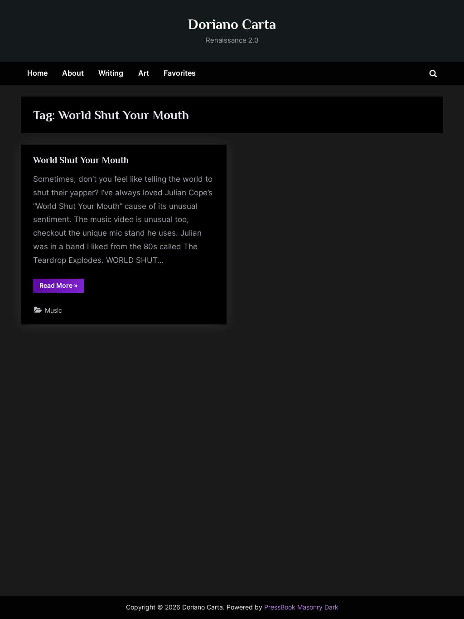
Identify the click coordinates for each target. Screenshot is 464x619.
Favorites (180, 72)
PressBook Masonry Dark (301, 607)
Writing (110, 72)
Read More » (61, 287)
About (73, 72)
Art (143, 72)
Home (37, 72)
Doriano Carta (232, 24)
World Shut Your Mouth (81, 160)
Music (53, 310)
